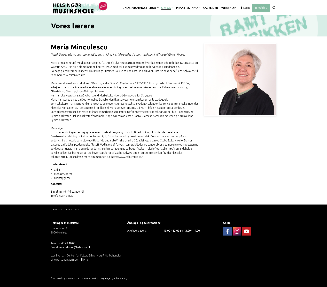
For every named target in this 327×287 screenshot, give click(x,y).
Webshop (228, 7)
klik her (85, 259)
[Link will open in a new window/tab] (227, 231)
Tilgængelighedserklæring (114, 278)
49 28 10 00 (68, 243)
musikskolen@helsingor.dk (74, 247)
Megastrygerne (63, 173)
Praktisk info (187, 7)
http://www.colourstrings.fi (127, 156)
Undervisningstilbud (139, 7)
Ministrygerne (62, 177)
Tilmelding (261, 7)
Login (246, 7)
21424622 (67, 195)
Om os (166, 7)
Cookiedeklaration (90, 278)
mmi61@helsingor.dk (71, 191)
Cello (57, 169)
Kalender (210, 7)
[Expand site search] (274, 7)
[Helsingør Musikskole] (80, 8)
